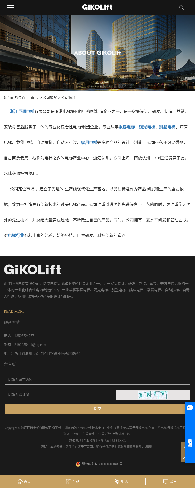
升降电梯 (141, 428)
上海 (115, 434)
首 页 (35, 98)
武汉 (108, 434)
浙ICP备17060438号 (78, 428)
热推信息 (75, 440)
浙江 (129, 434)
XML (122, 440)
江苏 (101, 434)
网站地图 (104, 440)
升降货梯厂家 (176, 428)
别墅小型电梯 (157, 428)
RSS (114, 440)
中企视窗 (113, 428)
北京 (122, 434)
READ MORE (14, 311)
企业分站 (89, 440)
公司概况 (50, 98)
